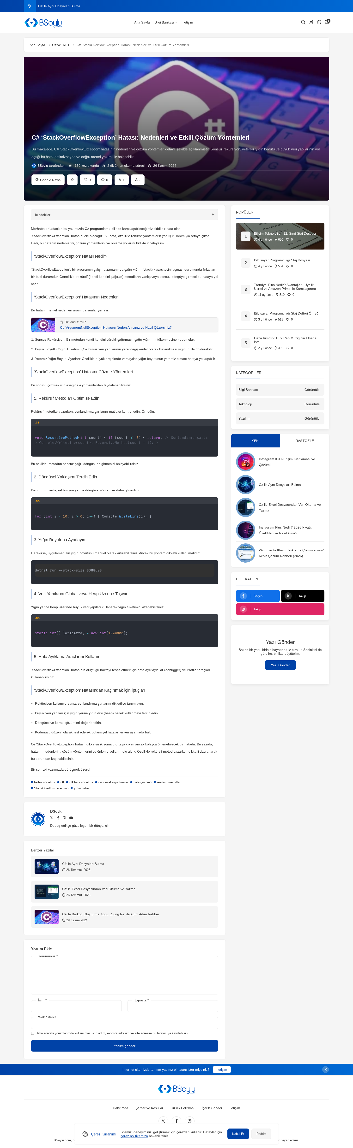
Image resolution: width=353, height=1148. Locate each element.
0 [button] (105, 178)
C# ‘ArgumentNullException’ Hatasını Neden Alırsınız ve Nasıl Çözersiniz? (116, 327)
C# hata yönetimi (80, 782)
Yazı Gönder (280, 665)
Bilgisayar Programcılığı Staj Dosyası (282, 260)
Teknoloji (245, 404)
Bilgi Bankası (164, 22)
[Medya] (163, 1121)
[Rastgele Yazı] (311, 22)
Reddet (261, 1134)
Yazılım (244, 418)
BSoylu (42, 165)
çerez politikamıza (134, 1136)
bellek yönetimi (44, 782)
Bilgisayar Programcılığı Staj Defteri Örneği (286, 313)
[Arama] (303, 22)
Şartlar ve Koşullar (149, 1108)
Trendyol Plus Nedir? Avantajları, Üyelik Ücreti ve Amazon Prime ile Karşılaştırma (285, 287)
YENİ (256, 441)
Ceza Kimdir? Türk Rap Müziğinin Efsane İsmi (285, 340)
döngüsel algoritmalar (112, 782)
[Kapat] (325, 1069)
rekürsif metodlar (168, 782)
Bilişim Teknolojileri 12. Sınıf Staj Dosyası (285, 233)
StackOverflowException (50, 788)
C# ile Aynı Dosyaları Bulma (280, 485)
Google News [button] (48, 178)
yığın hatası (82, 788)
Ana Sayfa (142, 22)
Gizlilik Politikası (182, 1108)
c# (62, 782)
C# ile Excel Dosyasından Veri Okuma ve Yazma (74, 6)
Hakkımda (120, 1108)
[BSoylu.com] (43, 23)
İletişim (188, 22)
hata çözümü (142, 782)
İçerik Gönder (212, 1108)
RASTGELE (305, 441)
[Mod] (319, 22)
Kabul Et (238, 1134)
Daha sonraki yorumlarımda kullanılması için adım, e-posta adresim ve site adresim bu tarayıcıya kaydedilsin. (112, 1033)
